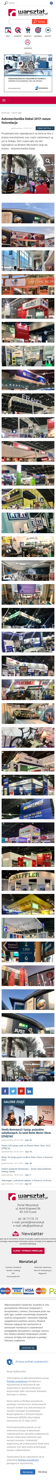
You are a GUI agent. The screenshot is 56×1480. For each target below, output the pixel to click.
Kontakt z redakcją (13, 1270)
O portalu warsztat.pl (13, 1267)
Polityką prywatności (28, 1459)
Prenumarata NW (13, 1276)
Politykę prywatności (17, 1381)
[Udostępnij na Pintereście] (21, 1091)
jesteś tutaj (5, 113)
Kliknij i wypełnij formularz (28, 1250)
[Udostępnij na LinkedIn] (29, 1091)
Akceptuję (28, 1471)
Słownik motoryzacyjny (43, 1270)
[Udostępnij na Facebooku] (5, 1091)
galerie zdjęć (17, 113)
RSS (13, 1273)
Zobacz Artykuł (44, 128)
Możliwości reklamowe (42, 1267)
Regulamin (43, 1273)
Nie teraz (42, 1471)
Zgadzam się (29, 1347)
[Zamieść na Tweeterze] (13, 1091)
